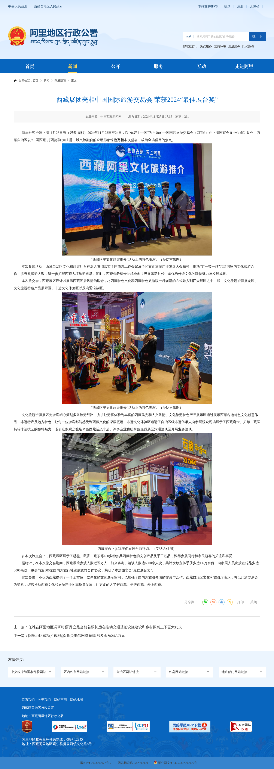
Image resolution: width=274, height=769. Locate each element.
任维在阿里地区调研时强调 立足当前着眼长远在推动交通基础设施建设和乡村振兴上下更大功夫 (105, 627)
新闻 (72, 66)
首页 (29, 66)
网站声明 (60, 699)
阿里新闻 (60, 80)
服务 (158, 66)
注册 (240, 6)
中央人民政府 (17, 6)
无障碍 (254, 6)
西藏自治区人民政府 (48, 6)
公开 (115, 66)
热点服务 (206, 46)
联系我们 (28, 699)
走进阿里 (244, 66)
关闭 (253, 602)
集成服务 (234, 46)
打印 (240, 602)
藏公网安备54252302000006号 (177, 763)
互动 (201, 66)
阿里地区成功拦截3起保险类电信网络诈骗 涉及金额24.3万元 (76, 636)
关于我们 (44, 699)
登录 (227, 6)
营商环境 (220, 46)
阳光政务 (248, 46)
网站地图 (76, 699)
